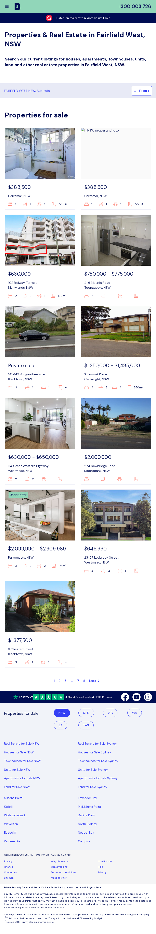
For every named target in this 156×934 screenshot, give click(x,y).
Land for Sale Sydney (92, 787)
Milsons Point (13, 798)
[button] (9, 6)
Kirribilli (8, 807)
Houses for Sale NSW (19, 752)
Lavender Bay (87, 798)
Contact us (10, 872)
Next (93, 681)
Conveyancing (59, 866)
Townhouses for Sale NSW (22, 761)
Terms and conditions (63, 872)
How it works (105, 861)
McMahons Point (89, 807)
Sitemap (9, 877)
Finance (8, 866)
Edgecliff (10, 833)
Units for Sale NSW (17, 770)
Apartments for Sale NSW (22, 778)
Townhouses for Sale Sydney (98, 761)
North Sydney (87, 824)
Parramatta (12, 841)
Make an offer (59, 877)
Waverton (11, 824)
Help (100, 866)
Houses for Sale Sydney (94, 752)
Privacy (102, 872)
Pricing (8, 861)
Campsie (84, 841)
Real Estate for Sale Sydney (97, 744)
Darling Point (86, 815)
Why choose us (59, 861)
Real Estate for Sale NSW (21, 744)
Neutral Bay (86, 833)
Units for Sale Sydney (93, 770)
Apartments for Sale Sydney (97, 778)
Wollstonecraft (14, 815)
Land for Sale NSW (17, 787)
